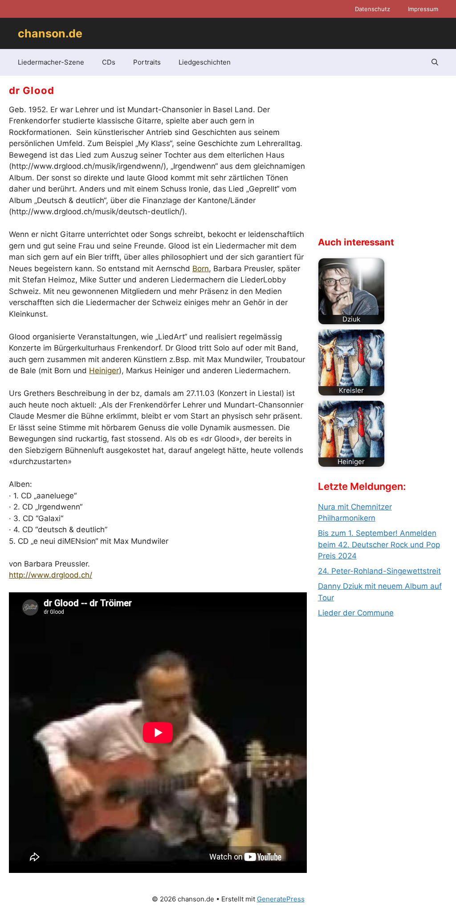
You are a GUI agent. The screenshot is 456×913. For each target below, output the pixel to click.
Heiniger (104, 370)
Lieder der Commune (356, 612)
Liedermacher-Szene (51, 62)
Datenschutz (372, 8)
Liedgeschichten (205, 62)
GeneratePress (281, 899)
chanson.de (50, 33)
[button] (435, 62)
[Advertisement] (385, 163)
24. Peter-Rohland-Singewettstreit (379, 571)
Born (200, 268)
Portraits (147, 62)
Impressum (423, 8)
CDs (108, 62)
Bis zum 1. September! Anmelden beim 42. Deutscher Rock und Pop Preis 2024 (379, 544)
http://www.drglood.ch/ (50, 575)
